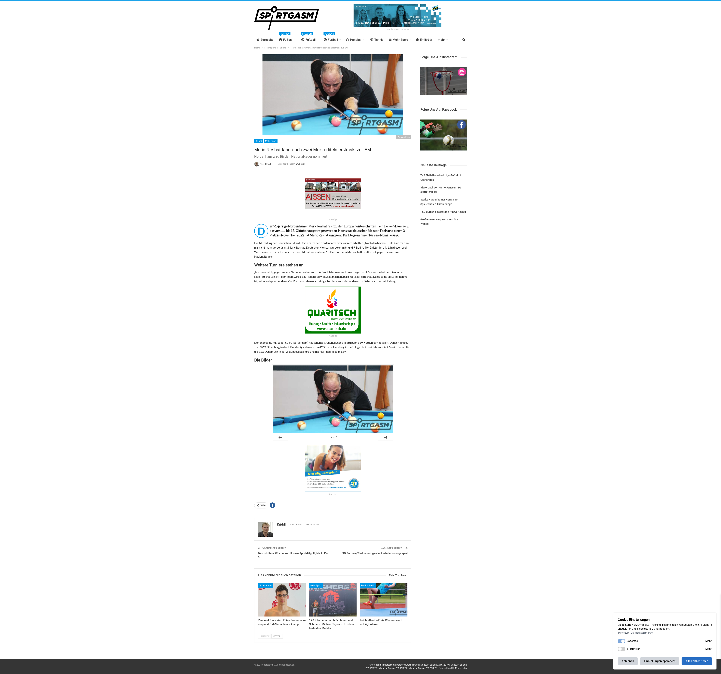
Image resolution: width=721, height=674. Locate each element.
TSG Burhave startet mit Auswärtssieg (443, 211)
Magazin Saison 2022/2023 (423, 668)
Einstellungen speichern (660, 661)
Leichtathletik (368, 585)
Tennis (378, 40)
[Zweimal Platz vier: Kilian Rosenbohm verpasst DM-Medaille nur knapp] (282, 600)
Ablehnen (628, 661)
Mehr (708, 641)
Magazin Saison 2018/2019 (434, 664)
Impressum (389, 664)
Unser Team (376, 664)
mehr (441, 40)
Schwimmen (265, 585)
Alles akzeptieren (697, 661)
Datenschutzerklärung (407, 664)
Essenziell (633, 640)
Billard (259, 141)
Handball (356, 40)
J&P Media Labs (458, 668)
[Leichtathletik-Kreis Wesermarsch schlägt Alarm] (383, 600)
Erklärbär (426, 40)
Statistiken (633, 648)
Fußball (286, 38)
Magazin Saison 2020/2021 (393, 668)
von (332, 437)
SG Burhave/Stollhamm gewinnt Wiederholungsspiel (375, 553)
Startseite (267, 40)
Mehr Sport (400, 40)
